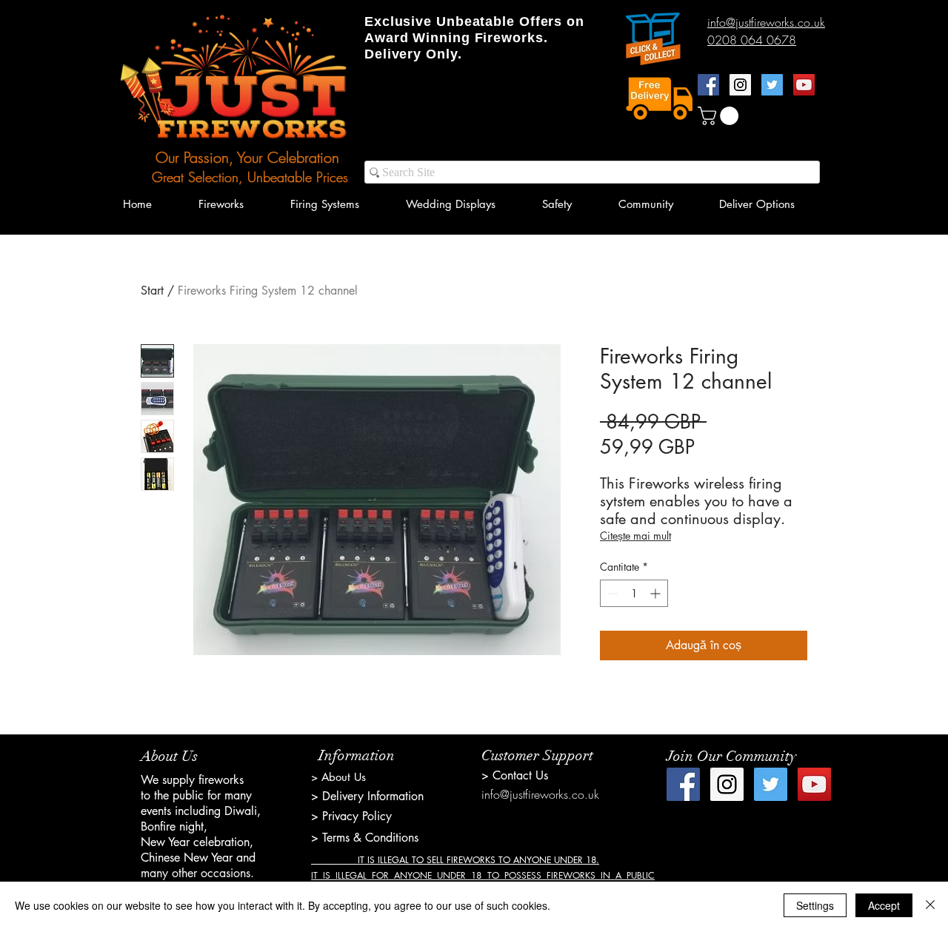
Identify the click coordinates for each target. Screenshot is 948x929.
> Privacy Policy (351, 816)
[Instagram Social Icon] (740, 84)
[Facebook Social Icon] (708, 84)
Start (152, 290)
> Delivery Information (367, 796)
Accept (884, 905)
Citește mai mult (635, 536)
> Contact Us (514, 775)
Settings (815, 905)
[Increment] (656, 593)
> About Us (338, 777)
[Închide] (930, 905)
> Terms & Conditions (364, 837)
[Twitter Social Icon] (772, 84)
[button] (720, 116)
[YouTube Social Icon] (804, 84)
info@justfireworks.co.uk (540, 794)
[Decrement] (611, 593)
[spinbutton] (634, 593)
